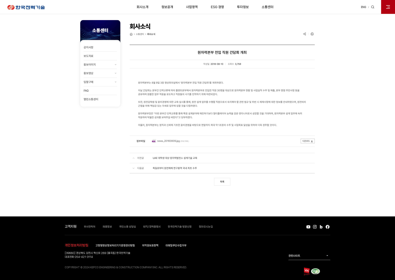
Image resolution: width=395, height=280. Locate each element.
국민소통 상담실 (127, 226)
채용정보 (107, 226)
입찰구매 (88, 82)
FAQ (86, 90)
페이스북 (327, 227)
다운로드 (306, 141)
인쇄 (312, 34)
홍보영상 (88, 73)
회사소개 (142, 7)
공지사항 (88, 47)
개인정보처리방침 (76, 245)
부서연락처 (89, 226)
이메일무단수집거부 (176, 245)
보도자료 (88, 56)
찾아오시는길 (206, 226)
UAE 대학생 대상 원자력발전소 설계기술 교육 (175, 158)
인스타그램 (314, 227)
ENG (363, 7)
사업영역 (192, 7)
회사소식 (151, 34)
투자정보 (243, 7)
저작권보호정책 (150, 245)
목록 (222, 181)
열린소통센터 (91, 99)
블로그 (321, 227)
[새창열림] (306, 271)
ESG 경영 (217, 7)
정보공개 (167, 7)
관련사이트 (294, 255)
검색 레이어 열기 (372, 7)
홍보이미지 (90, 64)
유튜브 (308, 227)
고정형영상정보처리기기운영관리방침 (115, 245)
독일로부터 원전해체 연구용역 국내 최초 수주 (175, 168)
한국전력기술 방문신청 (180, 226)
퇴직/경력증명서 (152, 226)
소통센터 (267, 7)
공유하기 (304, 34)
